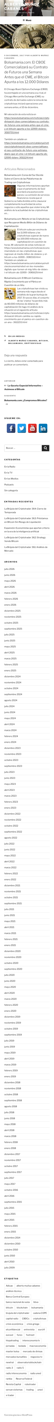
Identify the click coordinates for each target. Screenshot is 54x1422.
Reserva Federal (24, 1378)
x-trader (10, 1395)
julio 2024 (9, 706)
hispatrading (12, 1340)
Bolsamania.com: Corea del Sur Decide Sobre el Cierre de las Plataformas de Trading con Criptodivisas (23, 179)
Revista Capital (13, 1384)
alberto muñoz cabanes (23, 341)
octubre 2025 (11, 622)
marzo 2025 (10, 658)
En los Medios (16, 336)
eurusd (9, 1335)
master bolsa (12, 1351)
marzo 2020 (10, 999)
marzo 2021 (10, 933)
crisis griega (33, 1324)
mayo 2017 (9, 1184)
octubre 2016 (11, 1190)
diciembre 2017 (12, 1154)
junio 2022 (9, 849)
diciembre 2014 (12, 1237)
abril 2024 (9, 724)
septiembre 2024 (13, 694)
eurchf (41, 1329)
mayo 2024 (10, 718)
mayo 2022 (10, 855)
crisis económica (14, 1324)
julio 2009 (9, 1267)
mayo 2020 (10, 987)
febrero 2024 (11, 736)
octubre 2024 (11, 688)
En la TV (8, 472)
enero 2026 (10, 605)
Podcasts (9, 484)
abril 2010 (9, 1261)
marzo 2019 (10, 1064)
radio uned (35, 1373)
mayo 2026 (10, 581)
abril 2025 (9, 652)
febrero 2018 (11, 1142)
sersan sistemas (14, 1389)
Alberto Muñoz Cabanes (22, 6)
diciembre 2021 (12, 885)
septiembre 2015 (13, 1202)
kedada (22, 1346)
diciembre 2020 (12, 951)
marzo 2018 (10, 1136)
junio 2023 (9, 778)
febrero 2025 (11, 664)
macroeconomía (38, 1346)
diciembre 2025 (12, 611)
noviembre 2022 (12, 819)
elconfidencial (13, 1329)
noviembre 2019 (12, 1022)
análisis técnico (14, 1291)
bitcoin (43, 341)
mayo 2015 (10, 1214)
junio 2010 (9, 1255)
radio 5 (20, 1368)
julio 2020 (9, 975)
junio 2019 (9, 1046)
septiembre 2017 (13, 1172)
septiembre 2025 (13, 628)
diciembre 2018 (12, 1082)
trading (30, 1389)
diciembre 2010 (12, 1243)
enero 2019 (10, 1076)
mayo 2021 (9, 921)
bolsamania (15, 343)
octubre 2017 (11, 1166)
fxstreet (30, 1335)
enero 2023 (10, 808)
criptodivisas (33, 343)
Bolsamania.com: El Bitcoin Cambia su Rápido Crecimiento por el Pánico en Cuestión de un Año (23, 282)
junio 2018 (9, 1118)
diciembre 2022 (12, 813)
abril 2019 (9, 1058)
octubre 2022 (11, 825)
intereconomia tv (31, 1340)
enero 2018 (10, 1148)
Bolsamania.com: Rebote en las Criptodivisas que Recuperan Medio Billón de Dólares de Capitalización (27, 223)
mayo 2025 (10, 646)
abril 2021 (9, 927)
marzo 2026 (10, 593)
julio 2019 (9, 1040)
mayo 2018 (10, 1124)
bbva (35, 1302)
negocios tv (36, 1357)
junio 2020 (9, 981)
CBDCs (25, 1318)
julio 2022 (9, 843)
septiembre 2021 (13, 903)
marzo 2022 (10, 867)
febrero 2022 (11, 873)
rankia (9, 1378)
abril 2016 (9, 1196)
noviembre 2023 (12, 754)
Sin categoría (11, 490)
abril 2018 (9, 1130)
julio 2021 (9, 909)
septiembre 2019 (13, 1034)
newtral (10, 1362)
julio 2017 (9, 1178)
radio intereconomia (16, 1373)
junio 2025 (9, 640)
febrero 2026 (11, 599)
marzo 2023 (10, 796)
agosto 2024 (10, 700)
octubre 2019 (11, 1028)
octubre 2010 (11, 1249)
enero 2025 (10, 670)
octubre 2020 (11, 963)
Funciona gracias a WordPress (18, 1415)
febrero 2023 (11, 802)
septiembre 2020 (13, 969)
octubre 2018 (11, 1094)
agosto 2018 (10, 1106)
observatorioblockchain (29, 1362)
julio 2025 (9, 634)
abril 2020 (9, 993)
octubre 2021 (11, 897)
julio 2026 (9, 569)
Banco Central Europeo (17, 1296)
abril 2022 (9, 861)
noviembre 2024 (12, 682)
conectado (32, 361)
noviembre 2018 (12, 1088)
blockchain (22, 1307)
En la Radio (9, 466)
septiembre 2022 (13, 831)
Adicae (9, 1285)
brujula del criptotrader (17, 1313)
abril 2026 (9, 587)
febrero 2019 (11, 1070)
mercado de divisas (32, 1351)
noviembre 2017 (12, 1160)
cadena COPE (40, 1313)
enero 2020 (10, 1011)
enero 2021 (10, 945)
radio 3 (9, 1368)
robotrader (30, 1384)
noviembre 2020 (12, 957)
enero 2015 (10, 1231)
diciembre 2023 (12, 748)
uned (40, 1389)
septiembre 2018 (13, 1100)
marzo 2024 (10, 730)
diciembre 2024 (12, 676)
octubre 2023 (11, 760)
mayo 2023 (10, 784)
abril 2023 (9, 790)
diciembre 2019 (12, 1016)
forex (19, 1335)
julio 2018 (9, 1112)
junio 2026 (9, 575)
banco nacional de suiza (18, 1302)
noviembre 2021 (12, 891)
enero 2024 (10, 742)
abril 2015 (9, 1220)
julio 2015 (9, 1208)
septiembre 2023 (13, 766)
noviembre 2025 (12, 616)
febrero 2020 (11, 1005)
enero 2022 (10, 879)
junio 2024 (9, 712)
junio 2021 (9, 915)
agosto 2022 (10, 837)
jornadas (10, 1346)
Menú (28, 20)
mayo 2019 (10, 1052)
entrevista (29, 1329)
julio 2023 (9, 772)
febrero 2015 (11, 1226)
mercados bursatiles (16, 1357)
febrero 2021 (11, 939)
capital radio (12, 1318)
